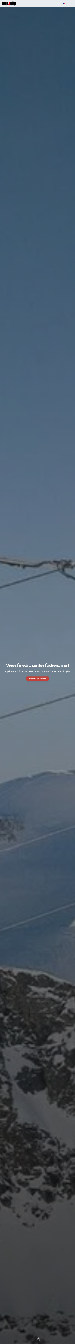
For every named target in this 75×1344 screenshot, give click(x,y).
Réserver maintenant (37, 679)
